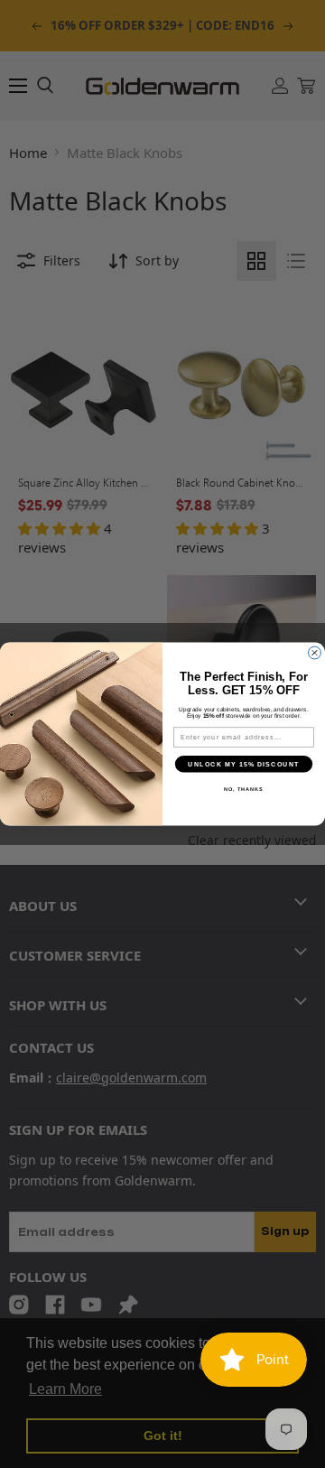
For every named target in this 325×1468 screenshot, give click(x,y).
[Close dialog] (315, 652)
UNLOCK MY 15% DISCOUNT (243, 763)
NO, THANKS (244, 789)
